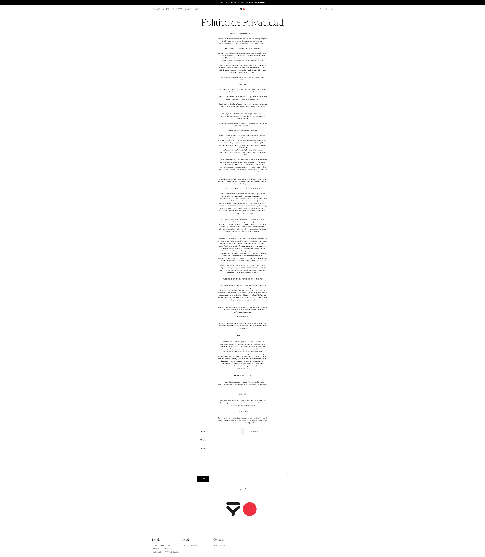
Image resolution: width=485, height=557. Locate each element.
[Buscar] (321, 9)
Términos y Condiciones (162, 549)
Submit (203, 479)
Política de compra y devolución (166, 552)
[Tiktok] (244, 489)
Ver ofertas (260, 2)
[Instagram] (240, 489)
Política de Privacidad (161, 545)
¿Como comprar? (189, 545)
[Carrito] (331, 9)
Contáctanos (219, 545)
